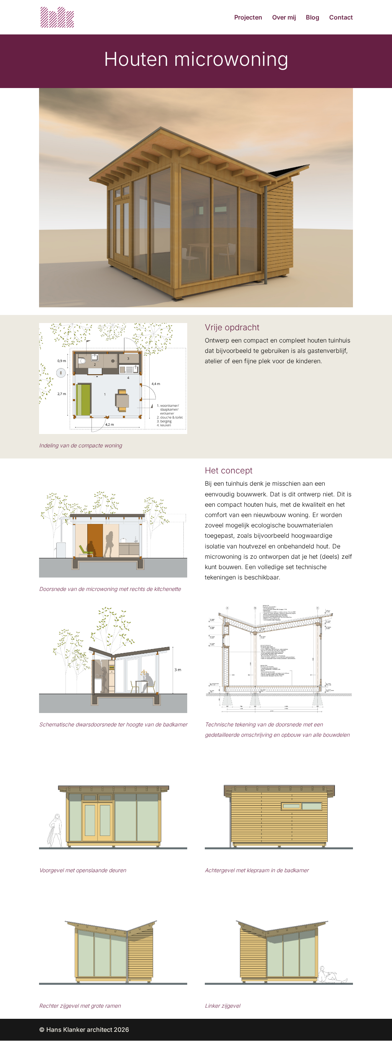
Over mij (284, 18)
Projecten (248, 18)
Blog (312, 18)
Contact (341, 18)
